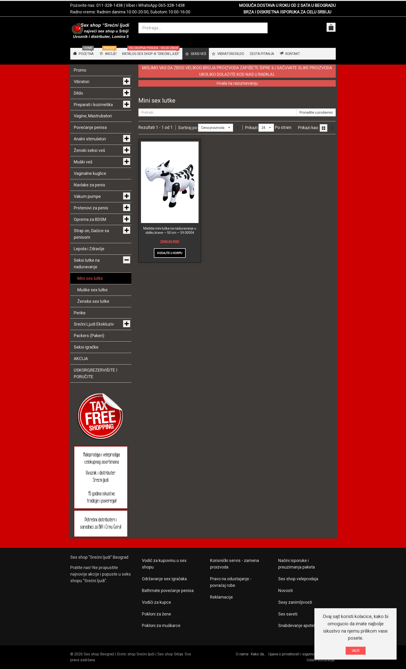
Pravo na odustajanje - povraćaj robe (230, 582)
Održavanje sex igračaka (164, 578)
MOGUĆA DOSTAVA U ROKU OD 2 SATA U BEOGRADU (287, 5)
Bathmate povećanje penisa (168, 590)
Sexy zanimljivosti (295, 602)
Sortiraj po (187, 127)
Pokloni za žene (156, 613)
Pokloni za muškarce (161, 625)
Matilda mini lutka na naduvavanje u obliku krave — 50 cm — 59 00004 (169, 231)
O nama (242, 654)
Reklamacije (221, 597)
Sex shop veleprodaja (298, 578)
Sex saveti (287, 613)
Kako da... (258, 654)
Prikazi (251, 127)
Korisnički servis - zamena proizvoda (234, 563)
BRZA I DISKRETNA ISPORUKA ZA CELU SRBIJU (287, 11)
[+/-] (238, 127)
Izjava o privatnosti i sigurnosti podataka (301, 654)
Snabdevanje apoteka (298, 625)
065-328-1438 (171, 5)
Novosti (285, 590)
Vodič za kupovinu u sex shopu (164, 563)
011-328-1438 (109, 5)
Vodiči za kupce (156, 602)
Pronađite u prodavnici (316, 112)
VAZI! (355, 651)
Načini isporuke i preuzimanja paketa (296, 563)
